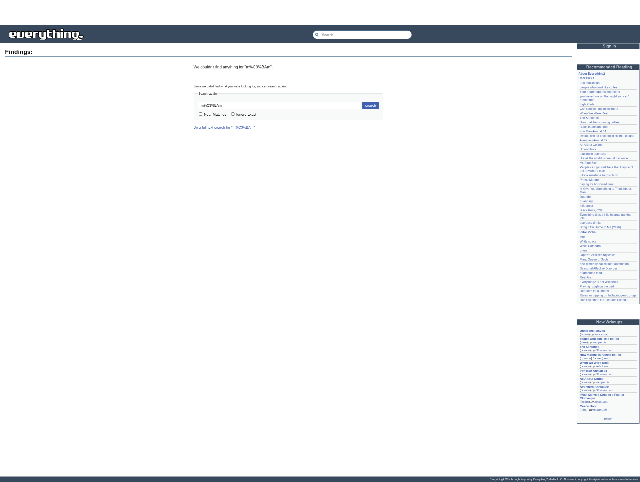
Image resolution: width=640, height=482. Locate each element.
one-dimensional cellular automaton (604, 264)
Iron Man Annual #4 (593, 131)
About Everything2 (591, 73)
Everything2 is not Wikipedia (599, 282)
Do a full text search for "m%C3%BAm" (224, 127)
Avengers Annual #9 (593, 140)
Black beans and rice (594, 127)
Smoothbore (588, 149)
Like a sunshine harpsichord (599, 175)
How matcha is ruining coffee (599, 122)
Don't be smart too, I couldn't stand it (604, 300)
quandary (586, 201)
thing (584, 410)
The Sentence (589, 118)
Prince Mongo (589, 180)
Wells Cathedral (591, 246)
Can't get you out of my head (599, 109)
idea (584, 342)
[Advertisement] (320, 12)
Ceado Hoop (588, 406)
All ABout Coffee (591, 145)
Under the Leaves (592, 331)
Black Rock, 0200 (592, 210)
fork (582, 237)
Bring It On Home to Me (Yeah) (600, 227)
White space (588, 241)
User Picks (586, 78)
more (608, 418)
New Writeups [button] (609, 322)
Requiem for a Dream (594, 291)
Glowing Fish (604, 350)
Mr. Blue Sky (588, 163)
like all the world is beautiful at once (604, 158)
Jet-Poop (602, 366)
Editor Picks (587, 232)
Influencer (586, 206)
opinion (586, 358)
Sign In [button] (609, 46)
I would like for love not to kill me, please (607, 136)
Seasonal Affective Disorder (598, 268)
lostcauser (601, 334)
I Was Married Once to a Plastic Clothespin (602, 396)
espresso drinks (590, 223)
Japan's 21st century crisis (597, 255)
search (370, 105)
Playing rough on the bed (597, 286)
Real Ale (585, 277)
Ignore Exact (246, 114)
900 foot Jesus (590, 83)
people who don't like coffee (599, 87)
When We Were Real (594, 113)
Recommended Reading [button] (609, 67)
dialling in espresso (593, 154)
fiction (585, 334)
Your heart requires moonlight (600, 92)
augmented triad (591, 273)
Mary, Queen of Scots (594, 259)
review (585, 350)
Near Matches (215, 114)
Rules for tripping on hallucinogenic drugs (608, 295)
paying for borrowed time (597, 184)
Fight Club (587, 104)
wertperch (599, 342)
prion (583, 250)
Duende (585, 197)
